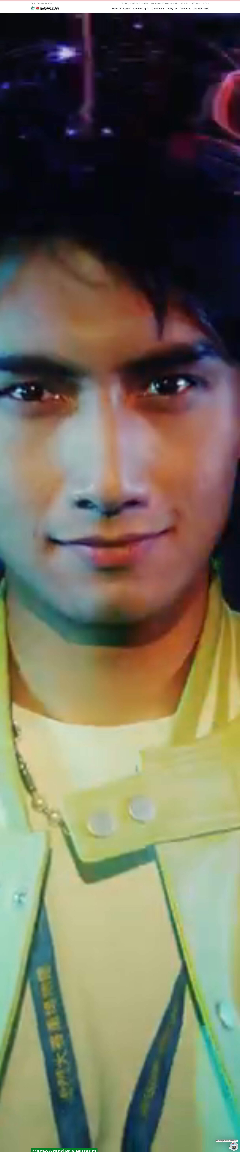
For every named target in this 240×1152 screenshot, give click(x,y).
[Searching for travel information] (234, 1146)
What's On (185, 8)
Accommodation (201, 8)
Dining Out (172, 8)
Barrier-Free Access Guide (140, 3)
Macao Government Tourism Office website (164, 3)
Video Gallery (125, 3)
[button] (185, 3)
